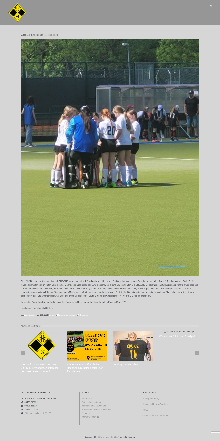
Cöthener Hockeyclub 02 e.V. (37, 413)
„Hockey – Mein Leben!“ (126, 364)
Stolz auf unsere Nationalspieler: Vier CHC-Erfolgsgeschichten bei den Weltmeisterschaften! (39, 368)
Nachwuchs (73, 315)
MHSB (145, 410)
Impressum (87, 398)
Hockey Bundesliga (151, 398)
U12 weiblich (83, 315)
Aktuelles (52, 315)
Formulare (86, 413)
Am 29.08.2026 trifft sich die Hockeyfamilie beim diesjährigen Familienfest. (85, 368)
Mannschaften (62, 315)
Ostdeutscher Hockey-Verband (156, 415)
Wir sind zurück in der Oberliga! (177, 336)
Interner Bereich (90, 417)
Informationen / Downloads (94, 406)
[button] (211, 6)
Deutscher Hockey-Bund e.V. (155, 404)
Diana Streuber (29, 315)
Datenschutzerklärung (91, 402)
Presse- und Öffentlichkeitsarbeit (96, 409)
